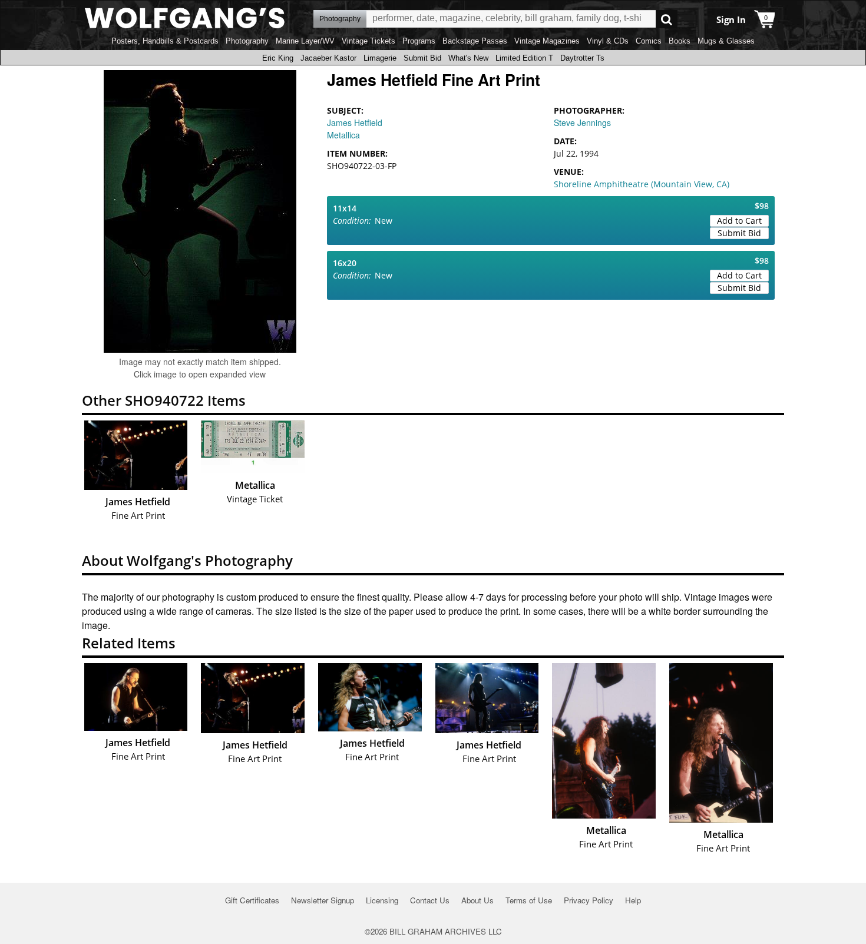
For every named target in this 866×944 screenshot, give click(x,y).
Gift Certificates (252, 900)
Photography (247, 41)
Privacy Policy (588, 900)
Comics (649, 41)
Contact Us (429, 900)
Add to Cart (739, 220)
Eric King (277, 58)
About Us (477, 900)
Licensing (382, 900)
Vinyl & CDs (608, 41)
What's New (468, 58)
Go (666, 19)
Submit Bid (422, 58)
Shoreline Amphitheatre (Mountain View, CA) (641, 184)
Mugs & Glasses (726, 41)
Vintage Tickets (368, 41)
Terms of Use (528, 900)
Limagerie (379, 58)
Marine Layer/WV (305, 41)
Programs (418, 41)
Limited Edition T (524, 58)
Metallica (343, 135)
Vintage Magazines (547, 41)
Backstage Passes (474, 41)
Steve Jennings (582, 122)
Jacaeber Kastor (328, 58)
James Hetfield (354, 122)
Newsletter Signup (322, 900)
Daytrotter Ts (582, 58)
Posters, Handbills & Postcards (165, 41)
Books (679, 41)
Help (633, 900)
